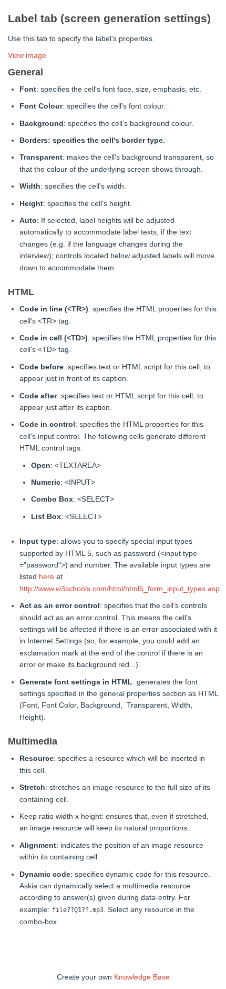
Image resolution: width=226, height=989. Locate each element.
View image (27, 55)
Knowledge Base (142, 977)
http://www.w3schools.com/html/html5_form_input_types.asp (119, 588)
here (46, 576)
